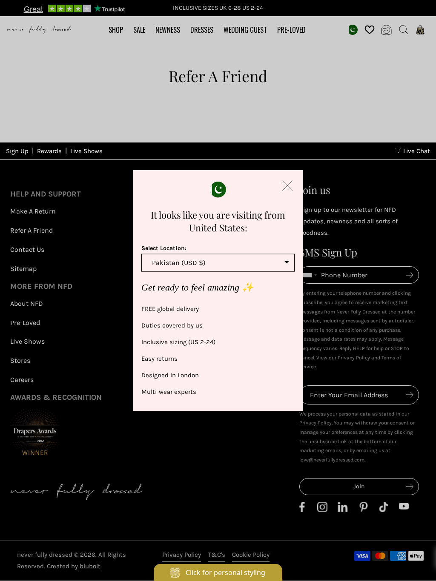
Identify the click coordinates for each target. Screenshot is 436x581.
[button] (287, 185)
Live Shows (86, 151)
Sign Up (17, 151)
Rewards (49, 151)
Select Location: (163, 248)
